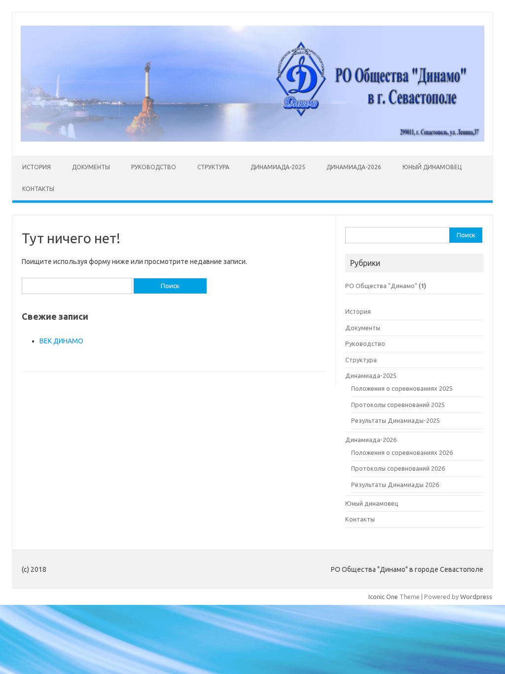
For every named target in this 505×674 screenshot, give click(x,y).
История (36, 167)
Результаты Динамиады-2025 (395, 420)
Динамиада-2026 (353, 167)
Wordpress (476, 596)
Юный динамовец (432, 167)
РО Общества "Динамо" (381, 285)
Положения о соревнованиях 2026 (402, 452)
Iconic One (383, 596)
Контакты (38, 189)
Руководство (153, 167)
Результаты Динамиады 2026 (395, 484)
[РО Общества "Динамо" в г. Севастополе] (252, 139)
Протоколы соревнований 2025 (398, 404)
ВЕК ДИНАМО (61, 341)
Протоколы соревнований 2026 (398, 468)
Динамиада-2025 (278, 167)
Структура (213, 167)
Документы (91, 167)
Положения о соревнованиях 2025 (402, 388)
